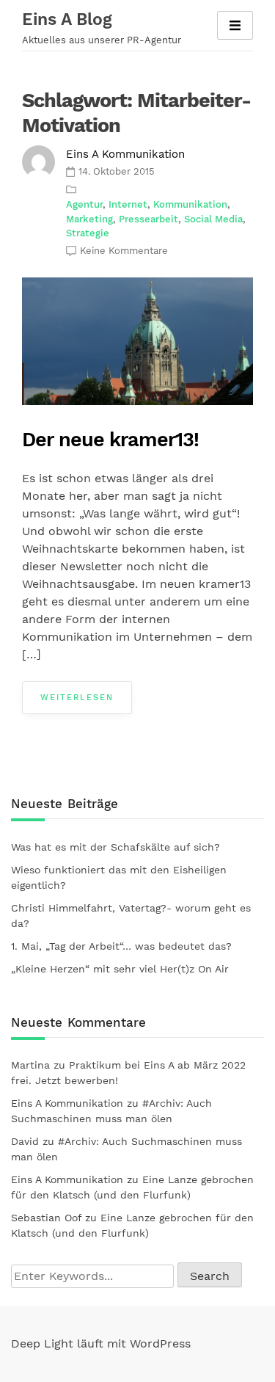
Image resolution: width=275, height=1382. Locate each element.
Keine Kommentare (124, 250)
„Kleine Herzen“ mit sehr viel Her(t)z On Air (120, 969)
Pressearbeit (148, 219)
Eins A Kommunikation (125, 154)
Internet (128, 204)
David (25, 1141)
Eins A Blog (67, 19)
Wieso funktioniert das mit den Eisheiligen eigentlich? (119, 877)
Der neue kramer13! (110, 439)
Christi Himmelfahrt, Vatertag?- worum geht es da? (131, 915)
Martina (30, 1065)
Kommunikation (190, 204)
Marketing (89, 219)
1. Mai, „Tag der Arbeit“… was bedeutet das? (121, 946)
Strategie (87, 233)
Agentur (84, 204)
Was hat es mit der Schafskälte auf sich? (115, 847)
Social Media (213, 219)
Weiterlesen (77, 697)
